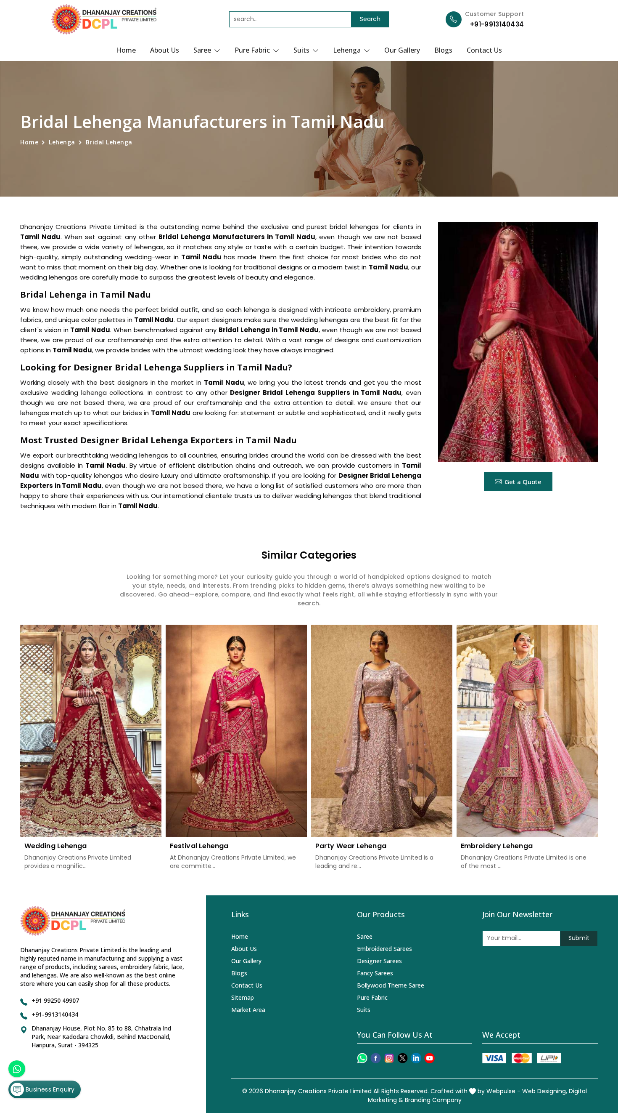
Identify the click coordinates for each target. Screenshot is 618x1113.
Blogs (443, 50)
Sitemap (242, 997)
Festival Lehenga (199, 846)
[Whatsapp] (362, 1058)
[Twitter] (402, 1058)
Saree (203, 50)
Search (370, 19)
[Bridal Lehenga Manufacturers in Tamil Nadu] (518, 342)
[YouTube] (429, 1058)
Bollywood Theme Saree (390, 985)
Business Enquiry (49, 1089)
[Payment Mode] (521, 1058)
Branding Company (433, 1100)
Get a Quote (522, 481)
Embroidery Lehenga (497, 846)
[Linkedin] (416, 1058)
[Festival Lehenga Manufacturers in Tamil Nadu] (236, 731)
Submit (578, 938)
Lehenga (347, 50)
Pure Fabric (253, 50)
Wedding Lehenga (55, 846)
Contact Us (484, 50)
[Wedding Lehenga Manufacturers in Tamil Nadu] (90, 731)
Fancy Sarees (375, 973)
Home (126, 50)
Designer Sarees (379, 961)
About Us (164, 50)
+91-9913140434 (497, 24)
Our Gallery (402, 50)
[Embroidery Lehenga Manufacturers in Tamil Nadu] (527, 731)
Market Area (248, 1010)
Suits (302, 50)
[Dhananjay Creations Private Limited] (103, 19)
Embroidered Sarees (384, 949)
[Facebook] (375, 1058)
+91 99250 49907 (55, 1000)
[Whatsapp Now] (16, 1068)
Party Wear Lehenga (350, 846)
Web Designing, (544, 1091)
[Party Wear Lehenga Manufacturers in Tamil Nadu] (381, 731)
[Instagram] (389, 1058)
